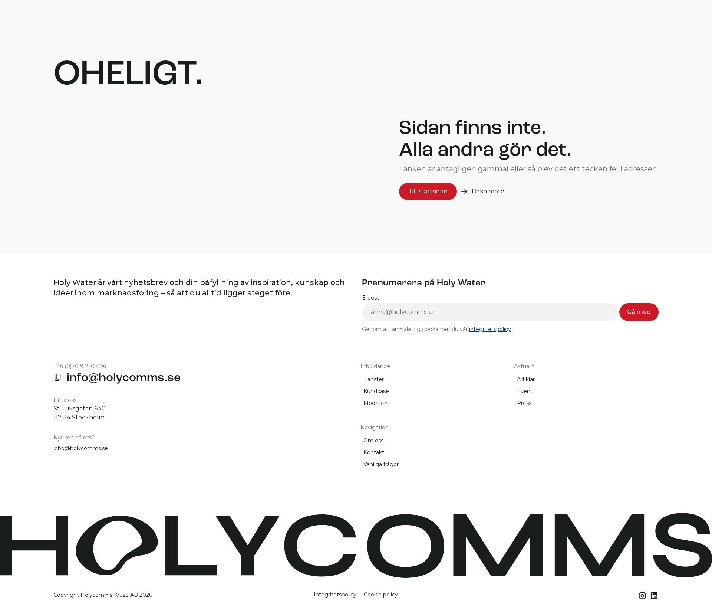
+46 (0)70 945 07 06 (79, 366)
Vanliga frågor (381, 464)
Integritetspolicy (335, 594)
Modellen (375, 403)
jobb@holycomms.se (80, 448)
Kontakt (373, 452)
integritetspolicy (490, 329)
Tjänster (373, 379)
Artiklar (526, 379)
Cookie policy (381, 594)
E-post (370, 297)
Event (525, 391)
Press (524, 403)
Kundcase (376, 391)
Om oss (373, 440)
